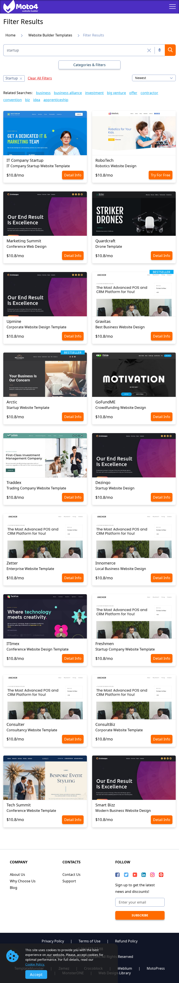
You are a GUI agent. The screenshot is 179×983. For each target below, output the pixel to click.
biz (27, 99)
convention (12, 99)
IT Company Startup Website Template (38, 166)
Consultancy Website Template (32, 730)
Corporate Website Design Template (36, 327)
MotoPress (156, 968)
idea (36, 99)
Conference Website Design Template (38, 649)
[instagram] (152, 875)
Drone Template (108, 246)
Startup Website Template (28, 407)
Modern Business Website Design (123, 810)
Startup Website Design (114, 488)
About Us (17, 874)
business (43, 92)
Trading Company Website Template (36, 488)
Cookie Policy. (35, 964)
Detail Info (72, 175)
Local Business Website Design (120, 568)
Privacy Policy (53, 941)
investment (94, 92)
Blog (13, 887)
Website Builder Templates (50, 35)
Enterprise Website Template (30, 568)
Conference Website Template (31, 810)
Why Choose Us (23, 881)
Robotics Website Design (115, 166)
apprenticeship (55, 99)
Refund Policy (126, 941)
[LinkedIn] (143, 875)
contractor (149, 92)
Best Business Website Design (120, 327)
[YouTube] (135, 875)
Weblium (124, 968)
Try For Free (160, 175)
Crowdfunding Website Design (120, 407)
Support (69, 881)
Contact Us (71, 874)
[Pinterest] (161, 875)
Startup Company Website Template (125, 649)
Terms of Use (89, 941)
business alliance (68, 92)
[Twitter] (126, 875)
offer (133, 92)
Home (10, 35)
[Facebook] (117, 875)
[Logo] (17, 6)
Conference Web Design (26, 246)
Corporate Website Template (119, 730)
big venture (116, 92)
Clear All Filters (40, 78)
